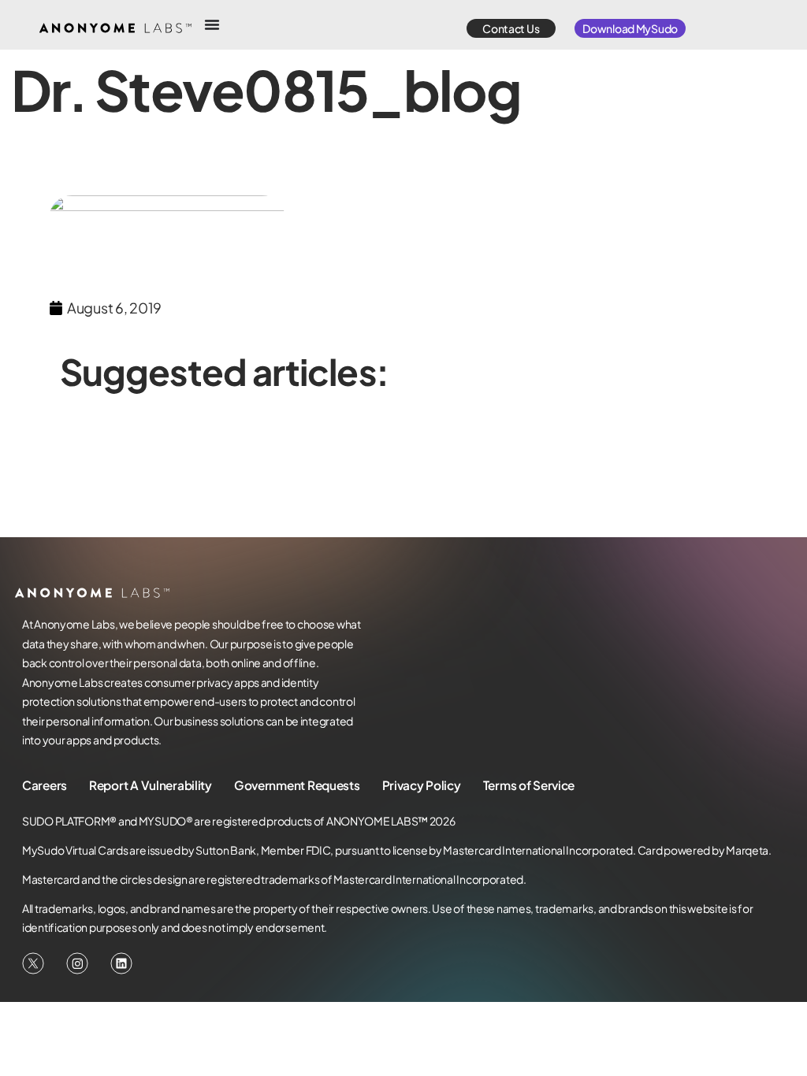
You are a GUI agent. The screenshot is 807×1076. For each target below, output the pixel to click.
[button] (511, 28)
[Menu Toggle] (212, 24)
